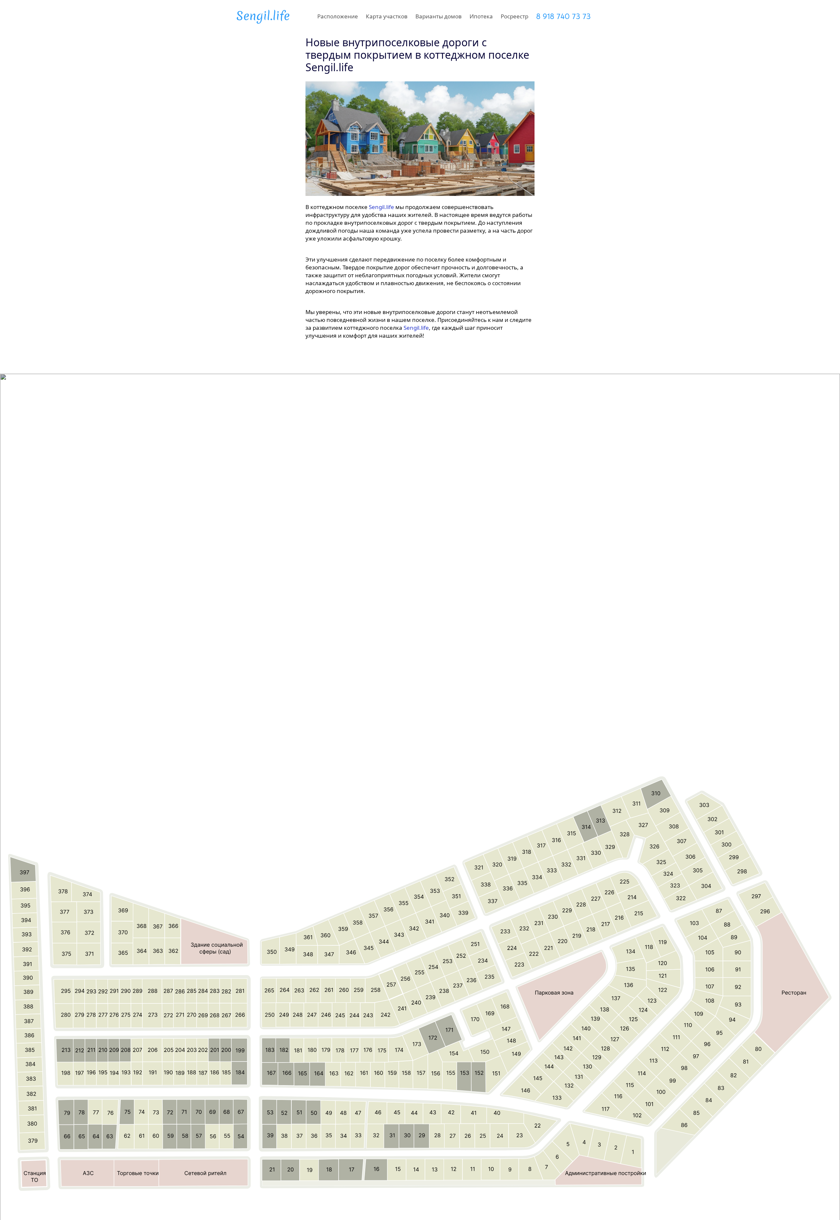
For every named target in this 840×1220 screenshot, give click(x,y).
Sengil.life (381, 207)
